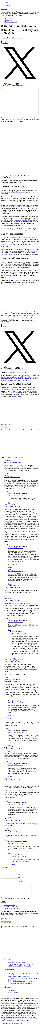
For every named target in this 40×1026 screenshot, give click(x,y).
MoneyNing (4, 9)
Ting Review (12, 990)
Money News (16, 372)
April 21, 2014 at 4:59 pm (12, 600)
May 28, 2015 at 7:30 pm (19, 633)
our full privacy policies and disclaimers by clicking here (19, 1019)
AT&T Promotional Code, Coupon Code (20, 966)
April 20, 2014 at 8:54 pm (15, 732)
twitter (7, 396)
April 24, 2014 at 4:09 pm (15, 548)
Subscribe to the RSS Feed (12, 908)
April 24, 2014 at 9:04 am (12, 506)
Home (6, 2)
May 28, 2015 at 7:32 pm (15, 571)
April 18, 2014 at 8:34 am (12, 820)
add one (21, 457)
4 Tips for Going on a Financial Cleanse (20, 983)
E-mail (20, 877)
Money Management (10, 22)
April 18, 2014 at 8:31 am (12, 832)
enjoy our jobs (13, 280)
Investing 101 (8, 20)
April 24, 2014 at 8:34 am (12, 587)
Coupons (7, 5)
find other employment (17, 220)
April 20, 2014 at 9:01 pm (15, 804)
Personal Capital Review (15, 992)
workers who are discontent (18, 192)
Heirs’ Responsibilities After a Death (19, 976)
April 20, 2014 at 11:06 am (12, 681)
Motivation (24, 372)
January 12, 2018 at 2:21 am (12, 462)
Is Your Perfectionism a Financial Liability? (20, 981)
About (6, 4)
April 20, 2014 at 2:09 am (12, 748)
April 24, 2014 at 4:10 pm (15, 495)
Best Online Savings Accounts (17, 962)
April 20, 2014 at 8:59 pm (12, 661)
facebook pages (16, 396)
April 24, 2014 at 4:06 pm (15, 622)
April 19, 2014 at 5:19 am (12, 779)
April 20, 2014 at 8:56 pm (15, 702)
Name (20, 874)
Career (9, 372)
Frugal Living (8, 18)
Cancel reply (4, 867)
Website (20, 881)
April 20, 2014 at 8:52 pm (15, 765)
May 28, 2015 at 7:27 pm (19, 856)
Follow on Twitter (9, 905)
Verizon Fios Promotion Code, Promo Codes (21, 964)
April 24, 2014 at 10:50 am (12, 477)
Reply (6, 473)
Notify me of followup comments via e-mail (16, 898)
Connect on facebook (10, 906)
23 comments (20, 38)
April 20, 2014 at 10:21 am (12, 719)
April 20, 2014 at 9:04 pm (15, 843)
